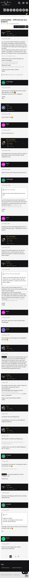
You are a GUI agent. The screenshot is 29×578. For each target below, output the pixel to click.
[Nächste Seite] (18, 556)
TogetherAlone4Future (17, 567)
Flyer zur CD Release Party (8, 56)
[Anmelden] (23, 3)
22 (15, 556)
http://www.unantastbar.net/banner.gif (12, 67)
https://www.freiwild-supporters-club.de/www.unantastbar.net (10, 62)
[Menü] (27, 3)
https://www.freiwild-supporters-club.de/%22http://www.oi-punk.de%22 (12, 392)
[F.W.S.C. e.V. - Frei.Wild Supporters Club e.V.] (5, 2)
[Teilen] (26, 26)
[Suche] (19, 3)
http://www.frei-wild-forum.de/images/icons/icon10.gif (12, 205)
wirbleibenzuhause (6, 567)
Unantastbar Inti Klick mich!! (9, 469)
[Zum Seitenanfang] (26, 575)
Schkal (15, 74)
